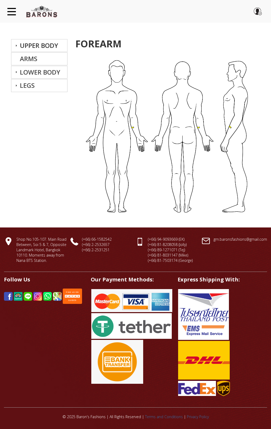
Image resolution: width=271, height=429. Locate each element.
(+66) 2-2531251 (96, 249)
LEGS (27, 85)
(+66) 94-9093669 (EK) (166, 239)
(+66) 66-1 (90, 239)
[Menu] (10, 8)
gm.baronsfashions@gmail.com (240, 239)
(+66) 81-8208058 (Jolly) (167, 244)
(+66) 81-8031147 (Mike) (168, 255)
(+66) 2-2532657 (96, 244)
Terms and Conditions (164, 416)
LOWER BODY (40, 72)
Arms (28, 58)
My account (258, 11)
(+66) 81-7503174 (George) (170, 260)
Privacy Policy (198, 416)
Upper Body (39, 45)
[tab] (39, 45)
